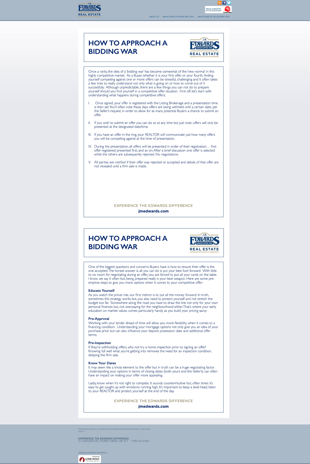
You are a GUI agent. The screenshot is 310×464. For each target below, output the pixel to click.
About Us (154, 16)
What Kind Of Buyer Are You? (178, 16)
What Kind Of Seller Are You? (214, 16)
